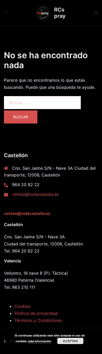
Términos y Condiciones (38, 320)
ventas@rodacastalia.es (35, 194)
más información (39, 341)
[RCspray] (42, 12)
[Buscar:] (42, 102)
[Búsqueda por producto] (96, 13)
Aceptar (70, 341)
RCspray (60, 13)
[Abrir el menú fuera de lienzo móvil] (6, 12)
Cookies (22, 306)
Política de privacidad (36, 313)
